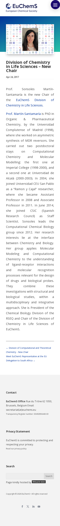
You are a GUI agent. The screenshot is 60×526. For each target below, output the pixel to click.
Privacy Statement (18, 431)
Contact (11, 392)
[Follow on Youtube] (38, 506)
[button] (55, 4)
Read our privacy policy (16, 448)
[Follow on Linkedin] (33, 506)
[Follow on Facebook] (22, 506)
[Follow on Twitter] (27, 506)
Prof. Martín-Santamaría (23, 114)
